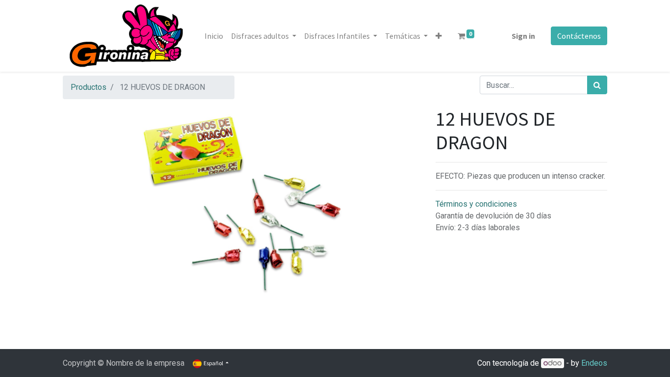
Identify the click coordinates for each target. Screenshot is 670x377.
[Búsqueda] (597, 85)
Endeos (594, 363)
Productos (88, 87)
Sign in (523, 36)
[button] (439, 36)
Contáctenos (579, 36)
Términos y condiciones (476, 204)
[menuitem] (214, 36)
